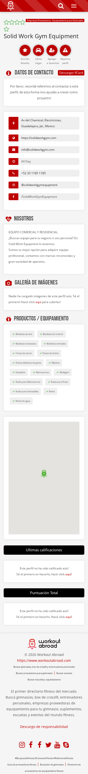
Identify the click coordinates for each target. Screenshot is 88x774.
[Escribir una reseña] (25, 50)
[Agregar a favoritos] (51, 50)
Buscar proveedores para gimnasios (34, 673)
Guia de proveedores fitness (21, 764)
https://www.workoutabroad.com (44, 660)
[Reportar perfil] (65, 50)
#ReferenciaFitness (63, 758)
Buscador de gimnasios (52, 764)
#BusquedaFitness (24, 758)
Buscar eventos (64, 673)
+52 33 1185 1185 (33, 173)
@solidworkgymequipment (39, 185)
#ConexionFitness (44, 758)
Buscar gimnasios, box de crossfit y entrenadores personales (44, 666)
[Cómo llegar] (38, 50)
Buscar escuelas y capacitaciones (44, 679)
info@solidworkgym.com (38, 149)
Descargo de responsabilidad (44, 726)
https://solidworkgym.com (38, 138)
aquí (38, 302)
